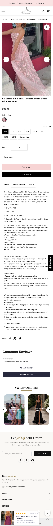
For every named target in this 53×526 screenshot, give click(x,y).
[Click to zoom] (47, 27)
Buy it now (26, 174)
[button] (26, 368)
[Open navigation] (10, 11)
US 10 (35, 131)
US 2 (5, 131)
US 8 (27, 131)
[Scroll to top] (47, 519)
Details (6, 184)
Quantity (5, 147)
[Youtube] (32, 460)
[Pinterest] (26, 460)
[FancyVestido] (26, 10)
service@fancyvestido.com (15, 487)
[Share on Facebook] (10, 338)
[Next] (47, 59)
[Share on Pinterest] (20, 338)
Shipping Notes (19, 184)
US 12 (43, 131)
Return (31, 184)
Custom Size (24, 137)
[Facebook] (20, 460)
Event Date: (8, 157)
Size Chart (44, 219)
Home (5, 19)
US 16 (14, 137)
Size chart (47, 126)
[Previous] (6, 59)
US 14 (6, 137)
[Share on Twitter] (14, 338)
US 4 (13, 131)
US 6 (20, 131)
